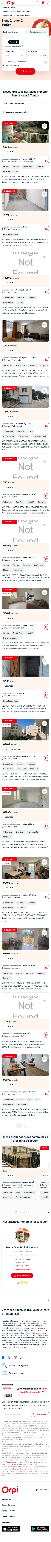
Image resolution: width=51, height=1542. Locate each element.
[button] (17, 42)
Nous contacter (23, 1275)
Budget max (9, 51)
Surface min (32, 51)
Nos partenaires (8, 1505)
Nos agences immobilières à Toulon (25, 1221)
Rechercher (27, 71)
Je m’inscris (41, 1414)
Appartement (22, 61)
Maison (9, 61)
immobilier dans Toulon (36, 1333)
